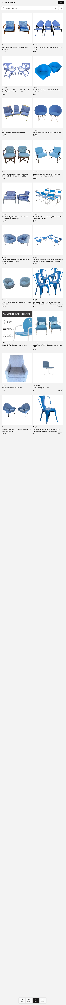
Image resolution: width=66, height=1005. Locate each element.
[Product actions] (31, 45)
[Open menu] (2, 2)
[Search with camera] (56, 8)
